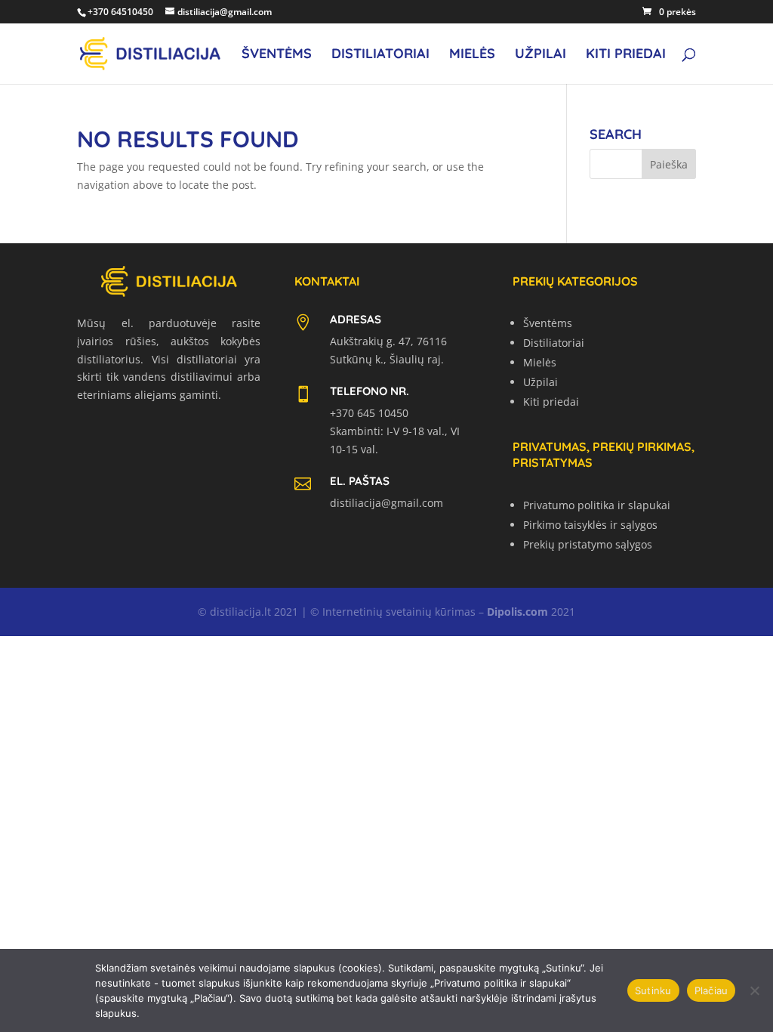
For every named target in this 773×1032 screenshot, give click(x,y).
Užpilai (540, 55)
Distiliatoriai (380, 55)
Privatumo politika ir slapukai (596, 505)
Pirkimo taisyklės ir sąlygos (590, 525)
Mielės (472, 55)
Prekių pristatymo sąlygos (587, 544)
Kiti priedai (626, 55)
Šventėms (277, 55)
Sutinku (653, 990)
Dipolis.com (517, 611)
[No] (754, 990)
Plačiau (711, 990)
